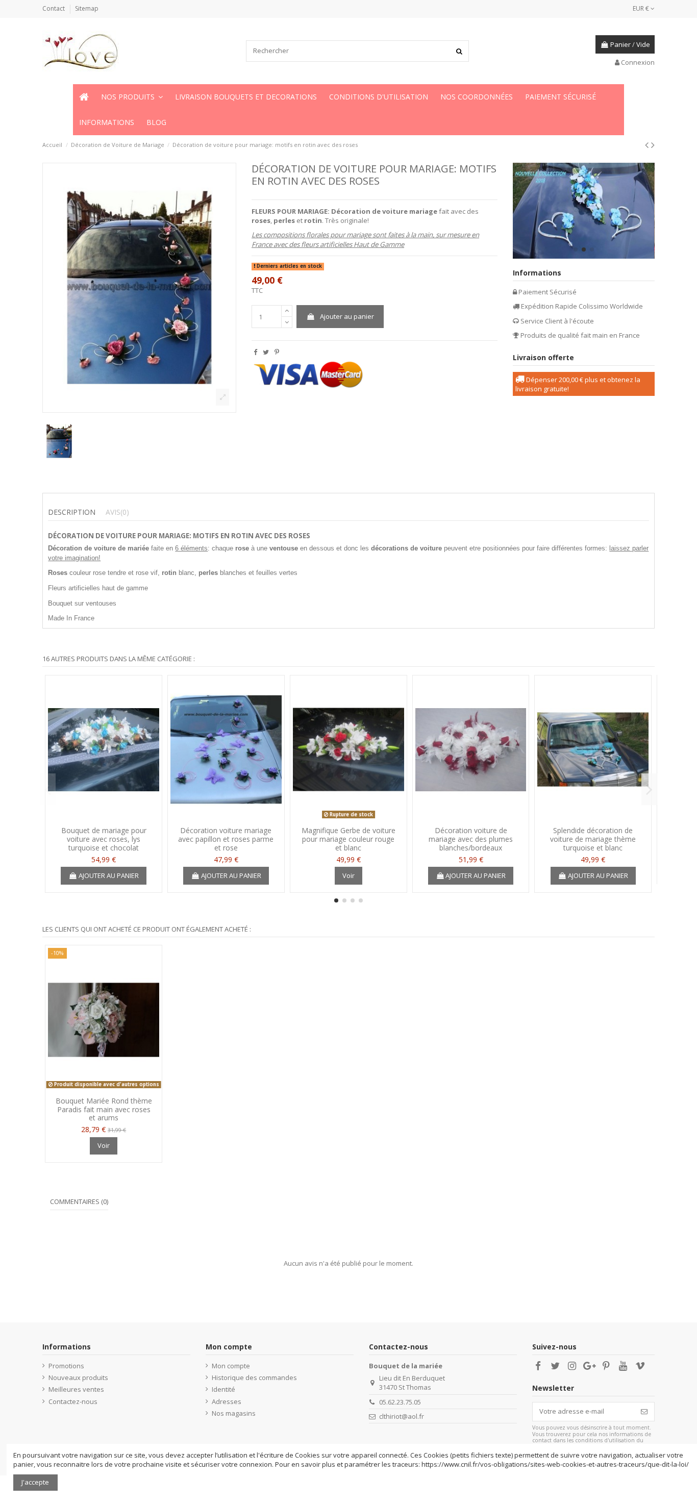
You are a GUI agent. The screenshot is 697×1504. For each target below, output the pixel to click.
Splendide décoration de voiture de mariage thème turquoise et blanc (593, 839)
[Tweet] (266, 352)
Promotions (66, 1365)
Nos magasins (234, 1413)
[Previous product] (648, 145)
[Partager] (255, 352)
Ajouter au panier (347, 316)
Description (71, 512)
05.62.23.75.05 (400, 1402)
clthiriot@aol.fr (401, 1416)
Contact (54, 8)
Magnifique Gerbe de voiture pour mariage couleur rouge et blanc (348, 839)
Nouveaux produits (78, 1377)
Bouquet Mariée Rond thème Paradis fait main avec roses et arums (104, 1109)
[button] (132, 97)
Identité (223, 1389)
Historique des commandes (254, 1377)
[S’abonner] (644, 1411)
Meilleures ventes (76, 1389)
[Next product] (653, 145)
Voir (348, 875)
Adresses (226, 1401)
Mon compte (231, 1365)
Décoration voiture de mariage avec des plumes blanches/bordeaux (471, 839)
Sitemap (86, 8)
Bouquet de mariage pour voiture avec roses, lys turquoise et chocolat (103, 839)
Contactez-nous (72, 1401)
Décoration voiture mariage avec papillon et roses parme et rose (225, 839)
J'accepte (35, 1482)
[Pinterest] (277, 352)
